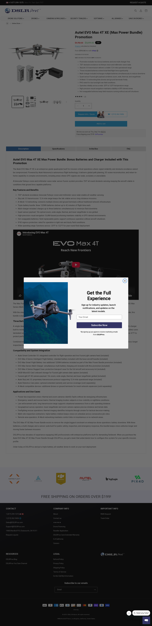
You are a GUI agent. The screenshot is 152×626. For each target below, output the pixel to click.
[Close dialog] (125, 281)
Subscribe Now (99, 325)
